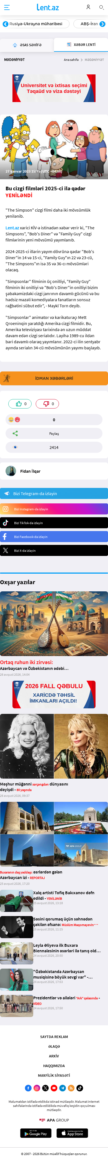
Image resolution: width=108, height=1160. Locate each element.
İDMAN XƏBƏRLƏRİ (54, 378)
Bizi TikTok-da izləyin (28, 523)
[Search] (101, 7)
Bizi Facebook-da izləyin (31, 537)
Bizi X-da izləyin (25, 550)
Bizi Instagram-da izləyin (31, 509)
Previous (5, 24)
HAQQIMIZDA (54, 1065)
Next (102, 24)
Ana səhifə (71, 60)
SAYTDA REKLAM (54, 1036)
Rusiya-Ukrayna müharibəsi (35, 24)
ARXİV (54, 1056)
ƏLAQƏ (54, 1046)
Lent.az (12, 227)
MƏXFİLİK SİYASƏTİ (54, 1075)
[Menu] (7, 8)
